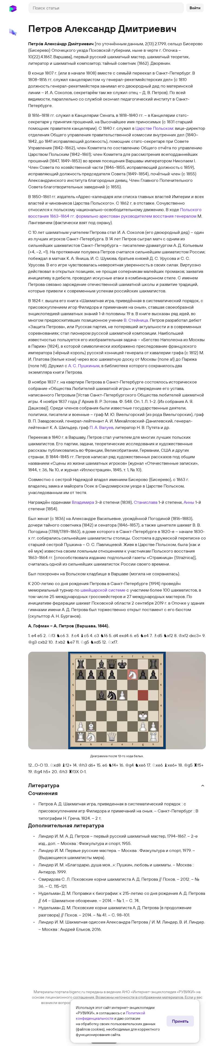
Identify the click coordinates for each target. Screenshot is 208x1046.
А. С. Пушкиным (83, 365)
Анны (189, 502)
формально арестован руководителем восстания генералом (136, 216)
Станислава (145, 502)
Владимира (83, 502)
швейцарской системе (102, 590)
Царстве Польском (154, 128)
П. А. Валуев (101, 427)
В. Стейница (136, 320)
